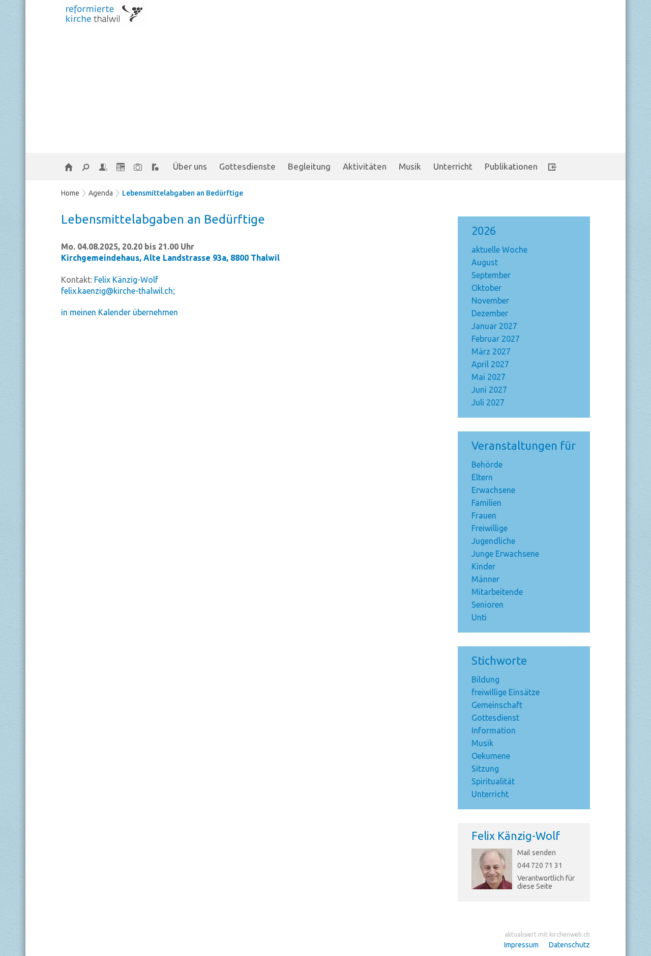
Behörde (486, 464)
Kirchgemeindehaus (170, 257)
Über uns (190, 166)
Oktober (486, 288)
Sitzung (485, 768)
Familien (486, 503)
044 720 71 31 (540, 865)
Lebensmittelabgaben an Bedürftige (182, 193)
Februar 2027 (495, 339)
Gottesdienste (247, 166)
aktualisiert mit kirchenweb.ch (547, 934)
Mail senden (536, 853)
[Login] (552, 166)
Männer (485, 579)
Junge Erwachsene (505, 554)
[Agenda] (120, 166)
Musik (410, 166)
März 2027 (491, 351)
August (484, 262)
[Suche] (86, 166)
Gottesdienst (495, 718)
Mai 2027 (488, 377)
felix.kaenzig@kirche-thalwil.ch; (118, 290)
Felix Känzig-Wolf (515, 835)
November (490, 300)
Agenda (100, 193)
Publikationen (511, 166)
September (491, 275)
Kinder (483, 566)
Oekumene (490, 756)
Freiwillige (489, 528)
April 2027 (490, 364)
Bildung (485, 679)
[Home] (68, 166)
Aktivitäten (365, 166)
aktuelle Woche (499, 249)
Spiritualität (493, 781)
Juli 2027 (488, 402)
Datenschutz (569, 945)
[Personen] (103, 166)
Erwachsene (493, 490)
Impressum (521, 945)
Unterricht (452, 166)
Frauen (483, 515)
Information (493, 730)
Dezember (489, 313)
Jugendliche (493, 541)
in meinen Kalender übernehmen (119, 312)
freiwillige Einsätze (505, 692)
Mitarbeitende (497, 592)
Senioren (487, 604)
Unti (479, 617)
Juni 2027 (489, 390)
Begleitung (309, 166)
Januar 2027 (494, 326)
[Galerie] (137, 166)
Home (70, 193)
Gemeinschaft (496, 705)
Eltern (482, 477)
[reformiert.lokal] (155, 166)
